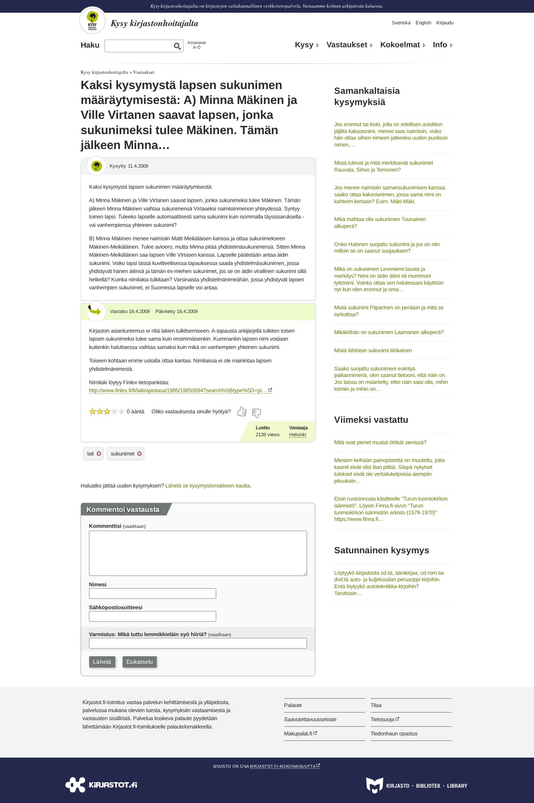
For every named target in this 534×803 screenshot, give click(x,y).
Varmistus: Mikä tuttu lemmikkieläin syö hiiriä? (148, 634)
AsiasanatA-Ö (196, 44)
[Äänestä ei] (256, 413)
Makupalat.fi (298, 733)
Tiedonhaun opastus (394, 733)
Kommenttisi (105, 526)
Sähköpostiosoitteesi (115, 607)
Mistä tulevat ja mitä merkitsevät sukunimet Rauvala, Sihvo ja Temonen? (383, 166)
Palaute (293, 705)
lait (90, 453)
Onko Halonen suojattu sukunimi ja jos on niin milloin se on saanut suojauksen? (387, 247)
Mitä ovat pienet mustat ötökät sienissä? (380, 442)
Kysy (304, 44)
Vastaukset (347, 44)
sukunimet (122, 453)
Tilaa (376, 705)
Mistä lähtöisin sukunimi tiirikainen (373, 350)
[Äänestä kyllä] (242, 411)
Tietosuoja (382, 719)
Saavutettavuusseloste (310, 719)
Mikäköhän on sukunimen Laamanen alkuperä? (389, 332)
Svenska (401, 22)
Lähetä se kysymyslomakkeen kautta (207, 485)
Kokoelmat (400, 44)
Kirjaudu (444, 22)
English (423, 22)
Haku (90, 45)
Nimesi (97, 584)
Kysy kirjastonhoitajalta (104, 72)
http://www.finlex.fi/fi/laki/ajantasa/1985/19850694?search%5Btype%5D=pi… (178, 390)
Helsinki (297, 434)
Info (440, 44)
